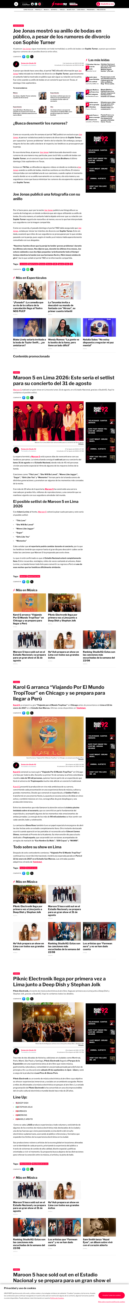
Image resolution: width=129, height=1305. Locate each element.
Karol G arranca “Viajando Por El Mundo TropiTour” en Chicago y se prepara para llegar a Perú (28, 619)
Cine (51, 107)
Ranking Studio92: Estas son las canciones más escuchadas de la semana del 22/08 (99, 656)
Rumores (42, 264)
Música (15, 93)
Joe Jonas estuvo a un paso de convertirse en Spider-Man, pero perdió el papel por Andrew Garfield (61, 112)
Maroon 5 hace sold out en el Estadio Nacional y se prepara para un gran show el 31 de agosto (29, 656)
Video (67, 264)
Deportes (54, 9)
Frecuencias (101, 9)
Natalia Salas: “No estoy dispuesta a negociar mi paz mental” (98, 342)
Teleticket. (81, 708)
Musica (46, 9)
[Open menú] (16, 4)
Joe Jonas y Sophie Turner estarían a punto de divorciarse (24, 96)
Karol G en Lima (32, 868)
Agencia (60, 264)
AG (71, 264)
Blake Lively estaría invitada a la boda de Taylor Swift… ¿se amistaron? (29, 342)
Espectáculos (28, 9)
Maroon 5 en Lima (33, 576)
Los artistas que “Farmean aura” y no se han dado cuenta (97, 946)
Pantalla (38, 9)
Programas (91, 9)
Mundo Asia (71, 9)
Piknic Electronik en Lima (40, 1164)
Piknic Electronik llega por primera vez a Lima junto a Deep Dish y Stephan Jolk (62, 617)
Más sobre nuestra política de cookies (111, 1302)
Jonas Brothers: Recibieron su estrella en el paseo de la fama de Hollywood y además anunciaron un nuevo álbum (25, 112)
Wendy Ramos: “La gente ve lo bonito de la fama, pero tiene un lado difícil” (63, 342)
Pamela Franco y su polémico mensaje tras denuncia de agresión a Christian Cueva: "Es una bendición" (107, 119)
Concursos (81, 9)
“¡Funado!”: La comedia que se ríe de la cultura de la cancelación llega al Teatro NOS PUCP (28, 307)
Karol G (16, 787)
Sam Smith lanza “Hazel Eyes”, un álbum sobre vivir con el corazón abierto (98, 1242)
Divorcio (48, 264)
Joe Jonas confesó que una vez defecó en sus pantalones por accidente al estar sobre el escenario (60, 98)
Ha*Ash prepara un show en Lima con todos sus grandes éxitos (63, 654)
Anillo (55, 264)
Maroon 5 (17, 390)
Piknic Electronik (25, 1164)
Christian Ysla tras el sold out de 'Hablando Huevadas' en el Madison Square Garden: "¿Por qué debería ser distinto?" (108, 68)
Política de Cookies (57, 1298)
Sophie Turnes (33, 264)
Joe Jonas (27, 49)
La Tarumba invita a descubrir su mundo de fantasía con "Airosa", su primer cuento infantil (61, 307)
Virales (62, 9)
